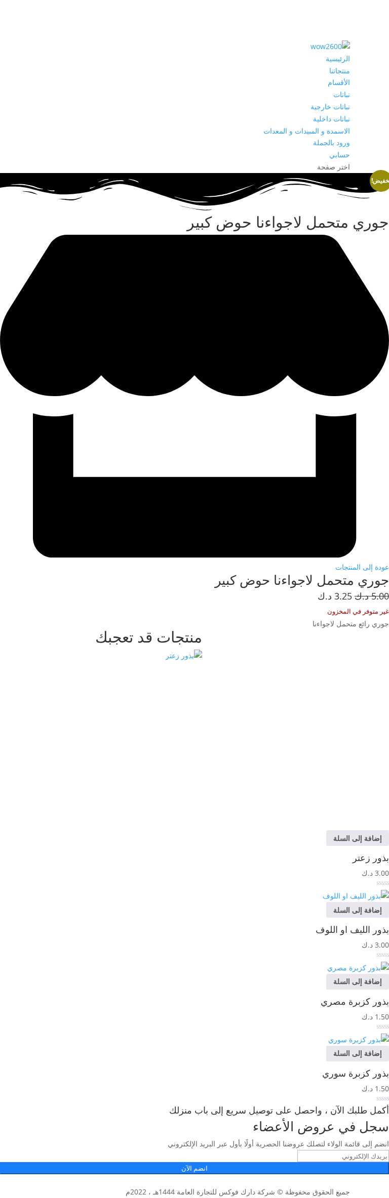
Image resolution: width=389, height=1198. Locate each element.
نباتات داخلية (331, 118)
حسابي (339, 154)
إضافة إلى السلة (357, 838)
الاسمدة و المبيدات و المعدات (306, 131)
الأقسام (339, 82)
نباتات (341, 94)
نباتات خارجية (330, 106)
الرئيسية (338, 58)
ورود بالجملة (331, 142)
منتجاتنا (339, 70)
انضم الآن (194, 1168)
